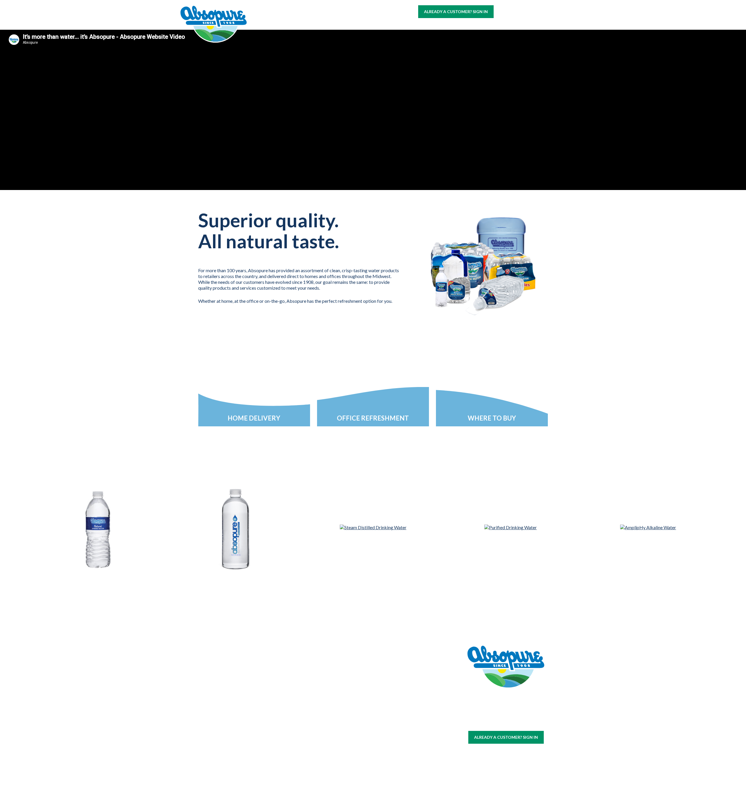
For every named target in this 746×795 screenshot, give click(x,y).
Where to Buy (405, 26)
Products (444, 26)
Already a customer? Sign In (456, 11)
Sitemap (491, 722)
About (474, 26)
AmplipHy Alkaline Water (274, 756)
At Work (367, 26)
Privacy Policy (515, 722)
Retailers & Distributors (339, 724)
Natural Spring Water (274, 709)
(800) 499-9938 (532, 11)
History (339, 695)
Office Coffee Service (209, 754)
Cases (210, 702)
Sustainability (339, 714)
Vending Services (209, 768)
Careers (502, 26)
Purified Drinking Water (274, 719)
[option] (98, 542)
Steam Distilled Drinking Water (274, 731)
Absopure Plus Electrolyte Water (274, 744)
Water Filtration (209, 761)
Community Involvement (339, 704)
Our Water (209, 695)
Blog (567, 26)
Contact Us (537, 26)
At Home (336, 26)
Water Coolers (209, 709)
